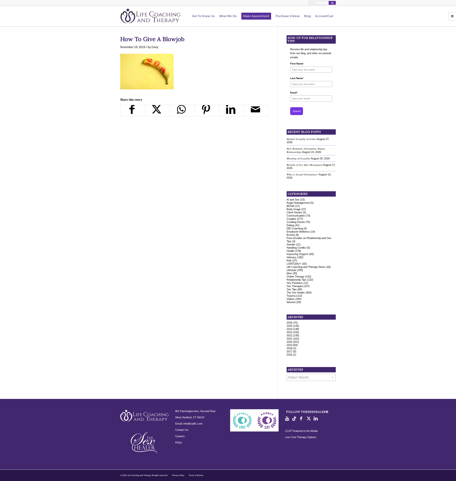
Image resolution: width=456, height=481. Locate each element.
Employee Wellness (298, 231)
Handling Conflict (296, 247)
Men (289, 273)
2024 (289, 329)
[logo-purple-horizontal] (150, 16)
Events (291, 234)
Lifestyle (291, 270)
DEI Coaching (295, 228)
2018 (289, 348)
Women (291, 302)
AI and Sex (293, 199)
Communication (296, 215)
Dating (290, 225)
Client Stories (294, 212)
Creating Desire (296, 221)
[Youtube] (288, 418)
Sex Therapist (295, 286)
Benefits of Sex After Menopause (305, 165)
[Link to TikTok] (295, 418)
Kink (289, 260)
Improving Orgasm (298, 254)
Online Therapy (295, 276)
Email (294, 92)
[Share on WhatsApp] (182, 110)
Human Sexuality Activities (301, 139)
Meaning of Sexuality (298, 158)
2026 (289, 322)
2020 (289, 341)
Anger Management (298, 202)
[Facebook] (302, 418)
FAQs (178, 442)
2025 (289, 325)
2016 (289, 354)
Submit (296, 111)
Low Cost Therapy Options (300, 437)
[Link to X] (309, 418)
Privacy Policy (178, 475)
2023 (289, 332)
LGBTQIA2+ (294, 263)
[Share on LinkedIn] (231, 110)
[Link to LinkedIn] (316, 418)
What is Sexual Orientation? (302, 174)
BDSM (290, 205)
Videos (291, 298)
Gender (291, 244)
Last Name (297, 78)
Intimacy (292, 257)
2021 (289, 338)
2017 (289, 351)
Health (290, 250)
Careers (180, 436)
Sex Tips (292, 289)
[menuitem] (203, 16)
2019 (289, 345)
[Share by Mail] (256, 110)
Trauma (291, 295)
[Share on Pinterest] (207, 110)
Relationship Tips (296, 279)
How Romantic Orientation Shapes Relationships (306, 150)
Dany (155, 47)
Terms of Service (196, 475)
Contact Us (181, 429)
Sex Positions (295, 282)
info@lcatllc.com (193, 423)
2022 (289, 335)
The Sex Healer (296, 292)
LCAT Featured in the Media (301, 430)
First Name (297, 63)
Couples (291, 218)
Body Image (294, 209)
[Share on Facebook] (132, 110)
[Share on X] (157, 110)
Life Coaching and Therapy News (306, 266)
